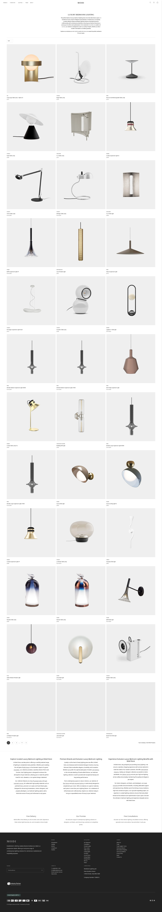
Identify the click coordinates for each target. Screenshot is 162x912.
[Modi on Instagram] (152, 900)
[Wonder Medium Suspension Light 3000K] (31, 358)
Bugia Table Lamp (61, 97)
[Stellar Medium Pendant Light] (31, 648)
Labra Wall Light (60, 735)
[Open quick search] (150, 3)
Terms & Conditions (121, 851)
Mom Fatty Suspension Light (112, 387)
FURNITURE (12, 2)
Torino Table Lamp (11, 213)
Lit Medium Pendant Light (12, 735)
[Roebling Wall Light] (81, 416)
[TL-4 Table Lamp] (81, 126)
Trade (118, 844)
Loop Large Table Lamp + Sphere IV (15, 97)
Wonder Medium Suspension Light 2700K (66, 387)
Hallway (53, 844)
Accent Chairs (87, 855)
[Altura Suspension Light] (130, 242)
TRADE (26, 2)
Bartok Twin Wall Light (111, 735)
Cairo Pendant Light (61, 271)
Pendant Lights (87, 846)
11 (22, 742)
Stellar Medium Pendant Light (13, 677)
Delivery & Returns (121, 848)
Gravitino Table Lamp (61, 329)
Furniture (86, 853)
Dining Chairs (87, 859)
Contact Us (119, 857)
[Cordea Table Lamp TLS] (31, 416)
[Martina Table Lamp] (81, 590)
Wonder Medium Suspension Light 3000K (16, 387)
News (118, 855)
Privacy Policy (120, 853)
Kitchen (53, 846)
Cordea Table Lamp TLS (12, 445)
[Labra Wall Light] (81, 706)
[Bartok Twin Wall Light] (130, 706)
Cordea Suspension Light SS (112, 155)
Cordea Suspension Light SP (13, 561)
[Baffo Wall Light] (130, 590)
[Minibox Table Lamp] (130, 648)
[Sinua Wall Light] (81, 648)
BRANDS (5, 2)
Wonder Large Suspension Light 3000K (115, 445)
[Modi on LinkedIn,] (154, 900)
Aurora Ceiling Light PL (111, 503)
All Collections (87, 842)
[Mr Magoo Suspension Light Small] (31, 300)
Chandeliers (87, 844)
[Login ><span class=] (154, 3)
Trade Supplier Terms (121, 846)
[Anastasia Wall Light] (130, 532)
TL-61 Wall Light (110, 213)
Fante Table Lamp (11, 155)
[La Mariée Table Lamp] (81, 532)
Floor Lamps (87, 848)
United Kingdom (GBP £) (13, 895)
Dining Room (54, 842)
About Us (119, 842)
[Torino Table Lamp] (31, 184)
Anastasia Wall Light (111, 561)
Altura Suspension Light (111, 271)
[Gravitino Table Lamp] (81, 300)
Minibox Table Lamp (111, 677)
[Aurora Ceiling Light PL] (130, 474)
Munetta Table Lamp (11, 619)
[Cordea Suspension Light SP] (31, 532)
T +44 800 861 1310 (55, 868)
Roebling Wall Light (61, 445)
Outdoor (53, 849)
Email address (11, 868)
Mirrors (85, 860)
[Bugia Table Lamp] (81, 68)
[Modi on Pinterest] (150, 900)
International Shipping (122, 849)
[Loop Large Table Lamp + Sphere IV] (31, 68)
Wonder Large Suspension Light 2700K (16, 503)
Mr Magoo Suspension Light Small (14, 329)
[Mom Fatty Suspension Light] (130, 358)
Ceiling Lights (87, 851)
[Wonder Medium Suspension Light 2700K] (81, 358)
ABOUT (31, 2)
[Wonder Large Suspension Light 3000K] (130, 416)
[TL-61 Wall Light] (130, 184)
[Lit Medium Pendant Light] (31, 706)
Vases (85, 862)
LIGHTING (20, 2)
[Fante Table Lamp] (31, 126)
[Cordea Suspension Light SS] (130, 126)
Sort (9, 41)
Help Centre (54, 874)
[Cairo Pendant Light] (81, 242)
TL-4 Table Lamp (60, 155)
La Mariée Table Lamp (62, 561)
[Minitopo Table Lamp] (81, 184)
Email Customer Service (56, 872)
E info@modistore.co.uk (56, 870)
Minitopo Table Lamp (61, 213)
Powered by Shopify (25, 904)
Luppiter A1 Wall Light (111, 329)
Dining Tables (87, 857)
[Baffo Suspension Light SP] (31, 242)
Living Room (54, 848)
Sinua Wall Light (60, 677)
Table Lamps (87, 849)
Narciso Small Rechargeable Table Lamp (115, 97)
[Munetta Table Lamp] (31, 590)
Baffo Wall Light (109, 619)
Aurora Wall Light (60, 503)
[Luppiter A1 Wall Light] (130, 300)
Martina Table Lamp (61, 619)
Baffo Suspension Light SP (13, 271)
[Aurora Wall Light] (81, 474)
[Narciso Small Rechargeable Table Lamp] (130, 68)
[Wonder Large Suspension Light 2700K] (31, 474)
